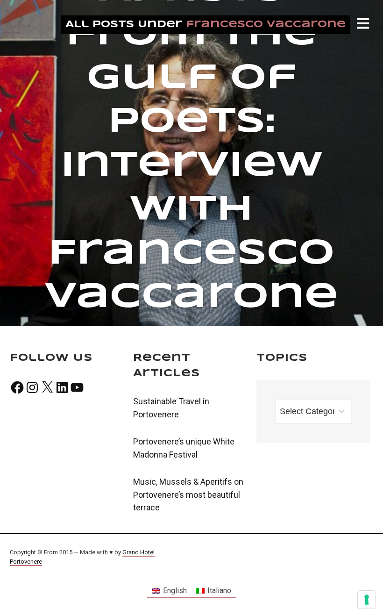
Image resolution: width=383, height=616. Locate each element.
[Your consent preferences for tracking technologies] (367, 600)
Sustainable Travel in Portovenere (171, 407)
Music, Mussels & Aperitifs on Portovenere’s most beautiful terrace (188, 495)
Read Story (191, 163)
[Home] (71, 27)
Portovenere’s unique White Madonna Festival (183, 448)
